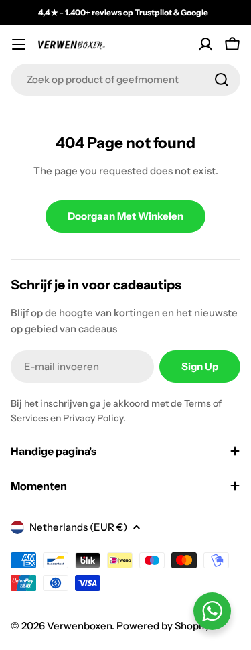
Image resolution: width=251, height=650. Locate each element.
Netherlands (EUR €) (78, 527)
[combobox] (125, 80)
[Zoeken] (222, 80)
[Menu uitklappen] (19, 44)
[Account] (205, 44)
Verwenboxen (79, 625)
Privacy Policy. (94, 418)
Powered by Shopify (163, 625)
